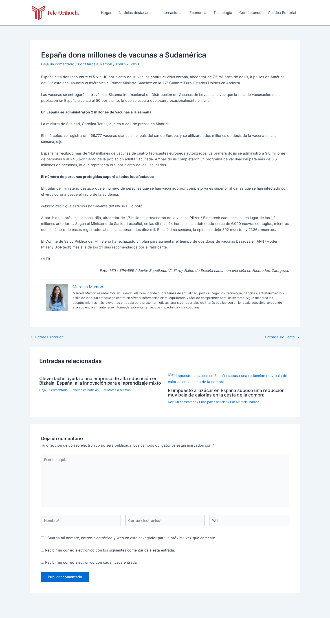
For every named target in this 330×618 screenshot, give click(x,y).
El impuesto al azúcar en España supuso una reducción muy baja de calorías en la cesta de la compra (226, 393)
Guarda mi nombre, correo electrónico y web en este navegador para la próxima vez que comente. (131, 538)
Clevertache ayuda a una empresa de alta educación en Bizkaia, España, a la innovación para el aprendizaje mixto (100, 381)
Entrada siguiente (282, 337)
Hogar (106, 12)
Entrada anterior (47, 337)
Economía (197, 12)
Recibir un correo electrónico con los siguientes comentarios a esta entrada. (110, 550)
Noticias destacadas (136, 12)
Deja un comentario (57, 64)
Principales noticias (84, 390)
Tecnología (222, 12)
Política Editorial (282, 12)
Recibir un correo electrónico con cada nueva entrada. (91, 562)
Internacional (171, 12)
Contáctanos (250, 12)
